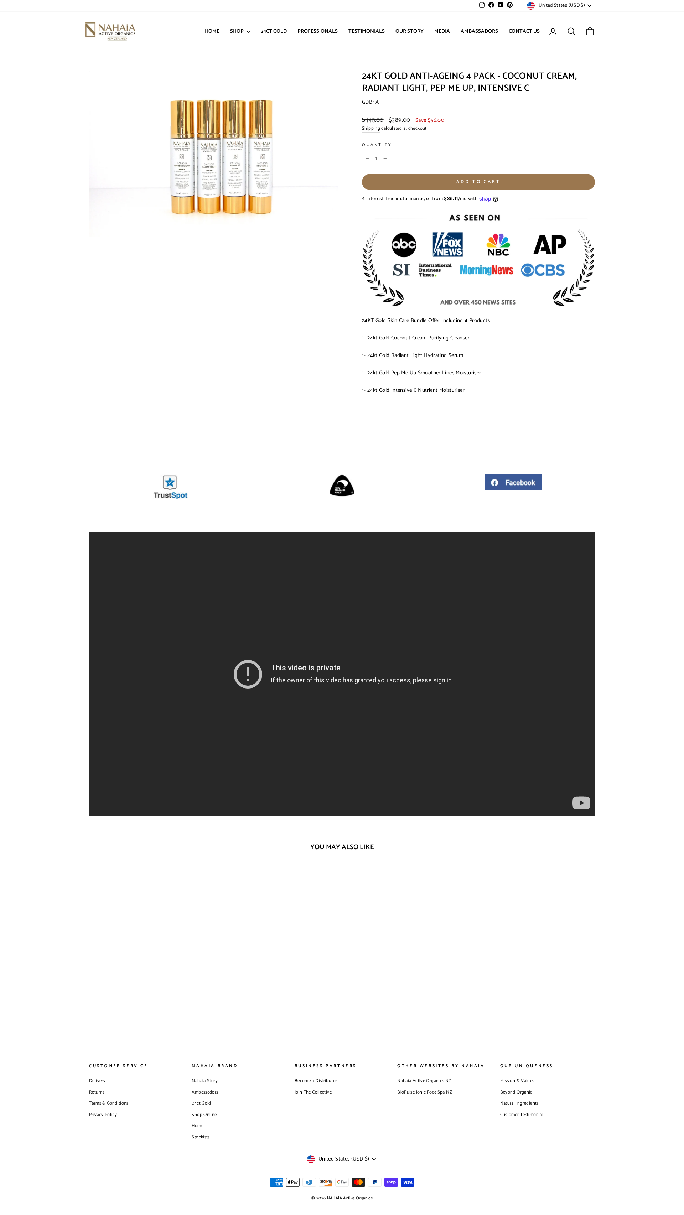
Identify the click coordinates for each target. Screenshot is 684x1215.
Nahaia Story (205, 1081)
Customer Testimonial (522, 1114)
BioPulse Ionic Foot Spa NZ (424, 1092)
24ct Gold (201, 1103)
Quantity (377, 144)
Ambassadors (479, 31)
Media (442, 31)
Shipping (371, 128)
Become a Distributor (316, 1081)
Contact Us (524, 31)
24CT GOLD (274, 31)
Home (212, 31)
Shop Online (204, 1114)
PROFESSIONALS (317, 31)
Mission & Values (517, 1081)
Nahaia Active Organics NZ (424, 1081)
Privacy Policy (103, 1114)
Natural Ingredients (519, 1103)
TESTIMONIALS (366, 31)
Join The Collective (313, 1092)
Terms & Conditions (109, 1103)
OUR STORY (409, 31)
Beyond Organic (516, 1092)
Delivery (97, 1081)
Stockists (200, 1137)
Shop (237, 31)
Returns (97, 1092)
